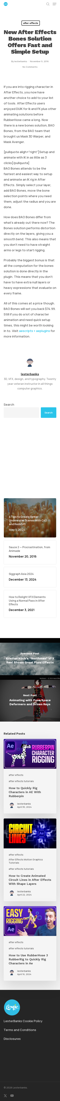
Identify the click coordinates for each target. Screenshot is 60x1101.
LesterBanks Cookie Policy (23, 1021)
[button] (54, 4)
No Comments (30, 66)
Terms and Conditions (20, 1030)
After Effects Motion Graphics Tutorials (26, 861)
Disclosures (12, 1039)
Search (9, 404)
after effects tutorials (21, 781)
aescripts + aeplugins (34, 331)
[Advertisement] (30, 458)
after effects (30, 23)
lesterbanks (20, 61)
